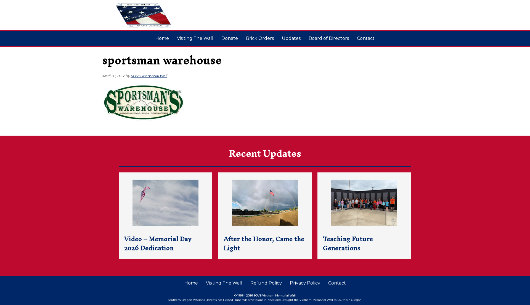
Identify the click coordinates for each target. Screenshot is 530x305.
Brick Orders (260, 38)
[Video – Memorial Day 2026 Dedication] (165, 215)
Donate (229, 38)
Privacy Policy (305, 283)
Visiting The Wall (195, 38)
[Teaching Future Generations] (364, 215)
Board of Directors (329, 38)
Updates (291, 38)
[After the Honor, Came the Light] (265, 215)
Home (162, 38)
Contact (366, 38)
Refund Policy (266, 283)
